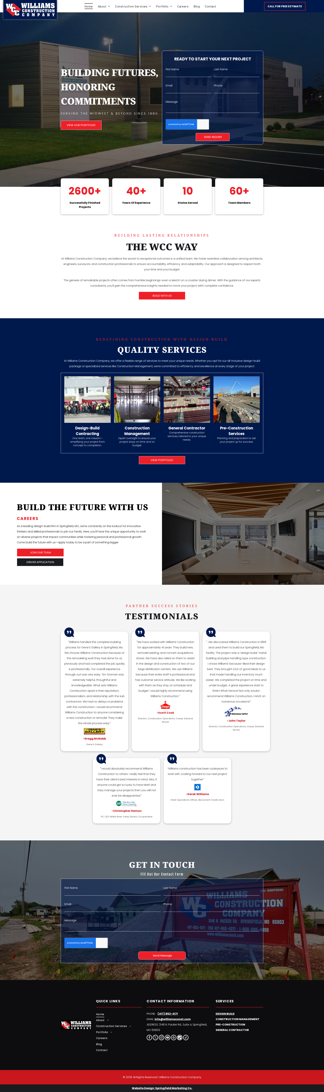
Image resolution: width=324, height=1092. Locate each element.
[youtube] (167, 1038)
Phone (218, 85)
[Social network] (179, 1038)
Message (172, 102)
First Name (172, 69)
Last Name (221, 69)
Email (169, 85)
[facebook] (149, 1038)
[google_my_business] (173, 1038)
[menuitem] (88, 6)
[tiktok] (185, 1038)
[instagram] (161, 1038)
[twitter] (155, 1038)
